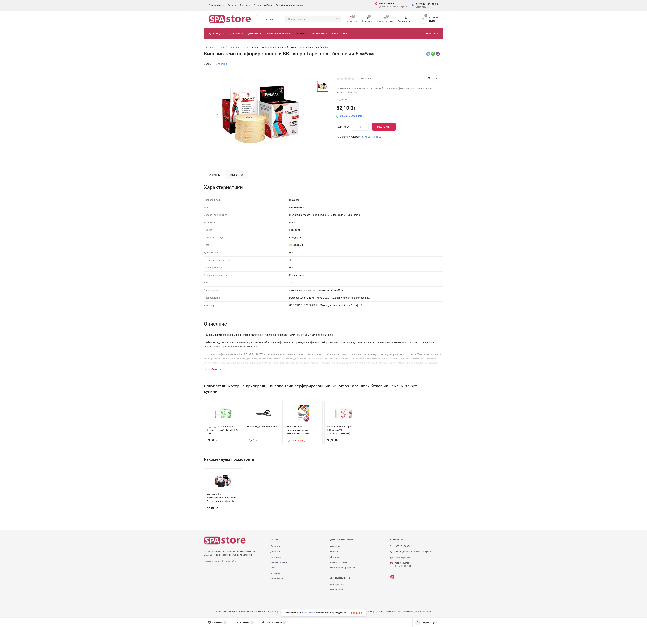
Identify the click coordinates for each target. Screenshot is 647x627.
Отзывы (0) (222, 64)
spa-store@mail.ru (402, 557)
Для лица (275, 546)
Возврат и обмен (338, 562)
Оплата (334, 551)
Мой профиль (337, 584)
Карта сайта (230, 561)
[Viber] (438, 54)
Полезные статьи (212, 561)
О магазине (336, 546)
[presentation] (217, 114)
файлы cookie (308, 612)
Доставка (335, 557)
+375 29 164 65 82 (427, 3)
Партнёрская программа (342, 567)
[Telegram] (428, 54)
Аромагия (275, 573)
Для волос (275, 557)
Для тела (275, 551)
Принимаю (356, 612)
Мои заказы (336, 589)
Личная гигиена (278, 562)
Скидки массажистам (352, 116)
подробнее (211, 369)
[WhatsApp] (433, 54)
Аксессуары (276, 578)
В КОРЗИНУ (383, 126)
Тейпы (273, 567)
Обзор (207, 64)
